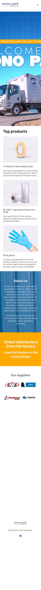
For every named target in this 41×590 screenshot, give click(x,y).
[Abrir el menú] (37, 4)
